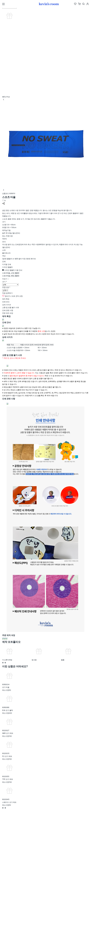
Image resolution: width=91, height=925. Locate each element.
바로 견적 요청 (17, 296)
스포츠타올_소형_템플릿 (10, 273)
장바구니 (8, 296)
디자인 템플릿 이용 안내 (13, 270)
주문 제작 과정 (7, 313)
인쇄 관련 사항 (7, 310)
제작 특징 (5, 299)
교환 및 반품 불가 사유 (10, 307)
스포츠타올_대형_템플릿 (10, 276)
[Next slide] (5, 662)
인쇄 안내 (5, 302)
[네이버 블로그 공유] (3, 208)
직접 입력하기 (7, 293)
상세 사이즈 (6, 305)
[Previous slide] (3, 662)
